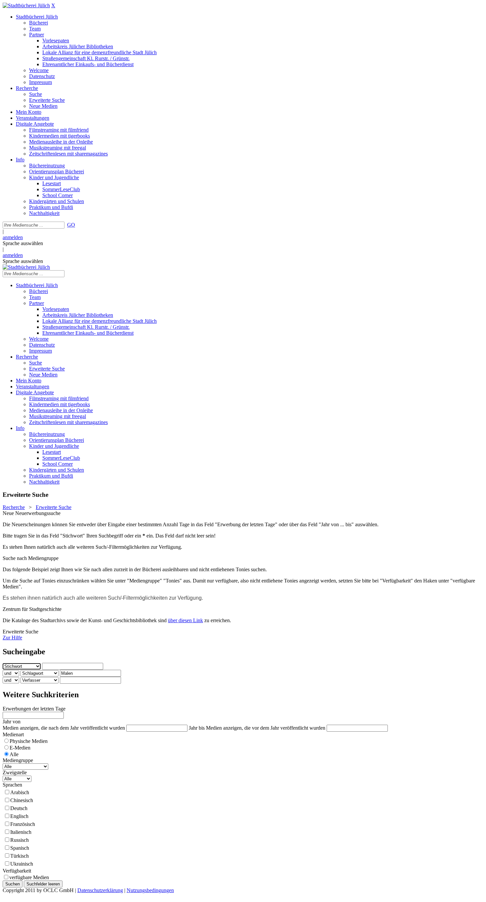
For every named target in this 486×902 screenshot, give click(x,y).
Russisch (19, 840)
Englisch (19, 816)
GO (71, 225)
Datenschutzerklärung (100, 890)
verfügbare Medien (29, 877)
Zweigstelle (15, 772)
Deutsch (18, 808)
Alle (14, 754)
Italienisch (20, 832)
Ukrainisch (21, 864)
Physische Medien (29, 741)
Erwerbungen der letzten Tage (34, 708)
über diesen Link (185, 620)
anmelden (13, 237)
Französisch (22, 824)
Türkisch (19, 856)
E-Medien (20, 748)
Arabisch (19, 792)
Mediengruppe (18, 760)
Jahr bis (197, 728)
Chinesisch (21, 800)
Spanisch (19, 848)
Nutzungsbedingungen (150, 890)
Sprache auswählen (23, 243)
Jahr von (11, 721)
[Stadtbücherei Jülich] (26, 5)
